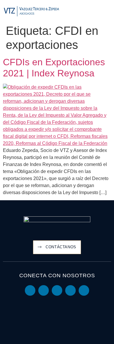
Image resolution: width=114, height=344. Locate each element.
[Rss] (84, 290)
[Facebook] (70, 290)
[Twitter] (57, 290)
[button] (107, 11)
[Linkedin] (30, 290)
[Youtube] (43, 290)
